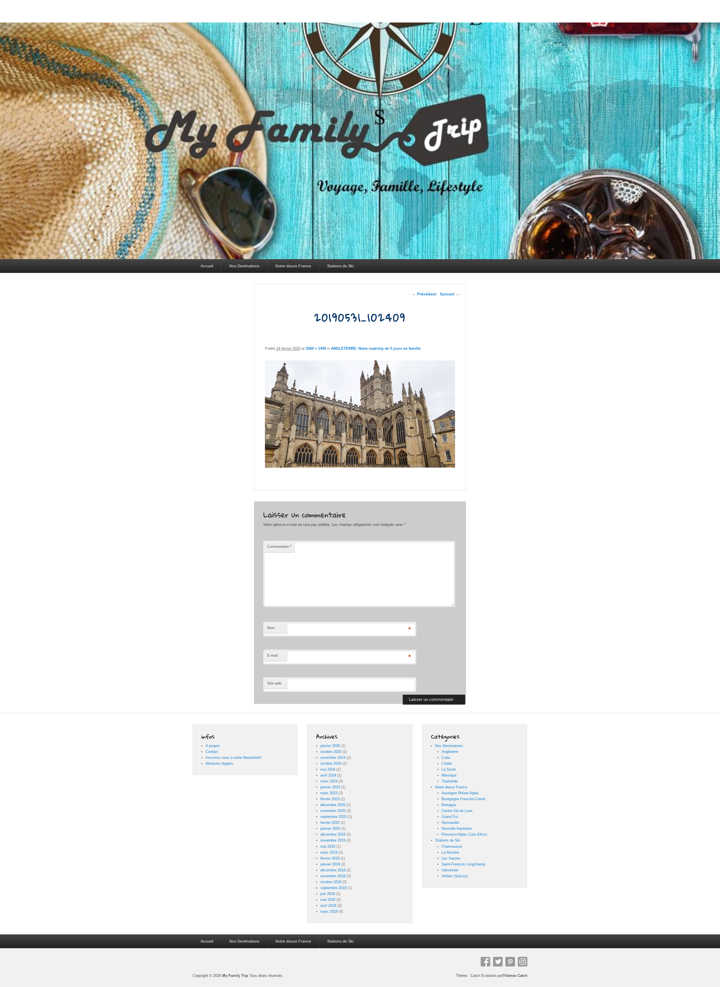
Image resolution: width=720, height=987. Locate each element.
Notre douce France (293, 266)
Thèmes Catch (515, 975)
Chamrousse (452, 846)
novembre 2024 (332, 757)
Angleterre (450, 752)
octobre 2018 (330, 882)
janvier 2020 (330, 828)
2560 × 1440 (316, 348)
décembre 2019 (332, 834)
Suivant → (450, 294)
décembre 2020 (332, 805)
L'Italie (447, 763)
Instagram (522, 961)
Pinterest (510, 961)
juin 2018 (327, 894)
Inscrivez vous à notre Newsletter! (233, 757)
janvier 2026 (330, 746)
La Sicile (449, 769)
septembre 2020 (333, 817)
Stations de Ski (340, 266)
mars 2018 (329, 911)
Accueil (207, 266)
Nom (271, 628)
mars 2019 (329, 852)
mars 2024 (329, 781)
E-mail (272, 655)
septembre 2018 (333, 888)
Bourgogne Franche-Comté (463, 799)
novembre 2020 (332, 811)
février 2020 (329, 822)
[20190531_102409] (360, 466)
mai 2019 (327, 846)
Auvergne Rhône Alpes (460, 793)
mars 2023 (329, 793)
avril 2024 (328, 775)
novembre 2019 (332, 840)
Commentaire (279, 546)
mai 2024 (327, 769)
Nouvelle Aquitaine (457, 828)
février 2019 (329, 858)
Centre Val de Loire (457, 811)
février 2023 (329, 799)
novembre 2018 (332, 876)
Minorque (449, 775)
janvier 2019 (330, 864)
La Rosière (450, 852)
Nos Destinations (244, 266)
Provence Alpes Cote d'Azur (464, 834)
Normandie (450, 822)
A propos (213, 746)
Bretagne (449, 805)
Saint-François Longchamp (463, 864)
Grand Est (450, 817)
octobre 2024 (330, 763)
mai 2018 (327, 900)
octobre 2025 (330, 752)
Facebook (485, 961)
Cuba (446, 757)
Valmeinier (450, 870)
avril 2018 (328, 905)
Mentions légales (219, 763)
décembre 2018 (332, 870)
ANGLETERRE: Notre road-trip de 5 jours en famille (375, 348)
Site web (274, 683)
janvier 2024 (330, 787)
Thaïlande (450, 781)
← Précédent (424, 294)
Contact (212, 752)
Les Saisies (451, 858)
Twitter (498, 961)
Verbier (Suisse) (454, 876)
